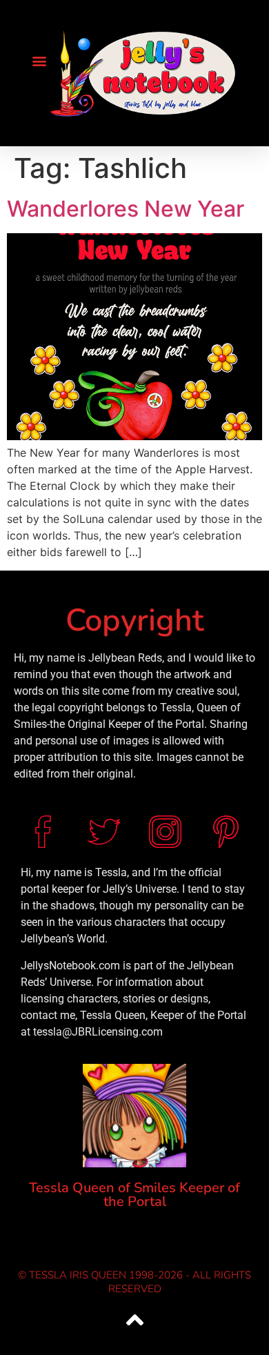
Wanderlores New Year (125, 208)
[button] (39, 61)
